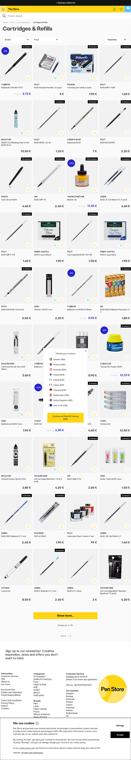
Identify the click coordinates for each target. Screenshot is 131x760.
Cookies (5, 708)
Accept (120, 735)
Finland (69, 702)
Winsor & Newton (42, 714)
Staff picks (39, 695)
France (69, 704)
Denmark (70, 699)
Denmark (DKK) (59, 370)
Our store (5, 684)
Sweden (70, 693)
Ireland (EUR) (58, 380)
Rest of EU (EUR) (60, 405)
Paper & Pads (40, 684)
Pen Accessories (23, 22)
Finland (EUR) (59, 375)
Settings (120, 725)
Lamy (36, 706)
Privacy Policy (7, 703)
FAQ (3, 679)
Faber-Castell (40, 709)
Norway (69, 696)
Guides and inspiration (11, 692)
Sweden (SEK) (59, 359)
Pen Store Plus (8, 689)
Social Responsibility (11, 695)
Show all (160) (40, 717)
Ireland (69, 710)
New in (37, 692)
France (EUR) (58, 385)
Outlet (37, 690)
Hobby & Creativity (43, 679)
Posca (36, 711)
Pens (12, 22)
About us (5, 681)
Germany (70, 707)
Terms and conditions (11, 700)
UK (67, 716)
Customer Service (9, 676)
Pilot (36, 703)
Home (5, 22)
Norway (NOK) (59, 364)
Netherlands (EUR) (61, 395)
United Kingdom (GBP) (63, 400)
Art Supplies (39, 676)
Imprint (4, 705)
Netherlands (72, 713)
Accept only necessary (32, 752)
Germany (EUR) (59, 390)
